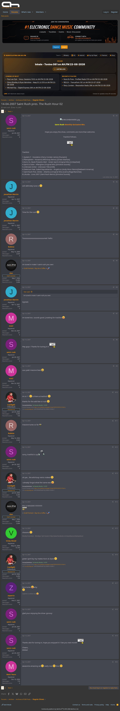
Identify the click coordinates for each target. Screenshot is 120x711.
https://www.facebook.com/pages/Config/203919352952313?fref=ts (50, 407)
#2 (117, 182)
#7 (117, 313)
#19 (116, 636)
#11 (116, 421)
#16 (116, 555)
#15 (116, 528)
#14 (116, 502)
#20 (116, 662)
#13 (116, 473)
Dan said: (27, 292)
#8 (117, 340)
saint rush (6, 107)
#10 (116, 392)
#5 (117, 261)
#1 (117, 116)
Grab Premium (29, 268)
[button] (32, 12)
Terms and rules (87, 705)
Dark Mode (7, 705)
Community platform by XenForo (60, 709)
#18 (116, 609)
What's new (26, 12)
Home (5, 12)
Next (9, 111)
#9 (117, 366)
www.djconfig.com (29, 409)
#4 (117, 234)
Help (107, 705)
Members (40, 12)
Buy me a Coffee (40, 268)
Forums (14, 12)
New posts (5, 16)
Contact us (76, 705)
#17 (116, 583)
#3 (117, 208)
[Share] (113, 116)
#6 (117, 287)
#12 (116, 447)
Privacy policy (99, 705)
